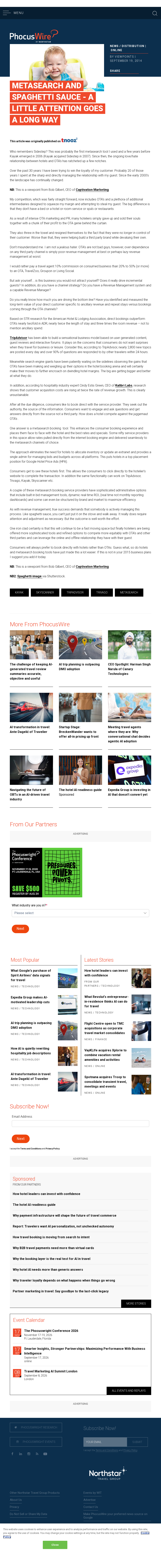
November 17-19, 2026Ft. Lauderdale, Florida (38, 1336)
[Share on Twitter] (118, 79)
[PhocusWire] (34, 37)
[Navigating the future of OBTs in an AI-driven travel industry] (31, 770)
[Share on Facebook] (111, 79)
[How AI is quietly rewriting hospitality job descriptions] (67, 1056)
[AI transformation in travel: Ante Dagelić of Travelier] (31, 707)
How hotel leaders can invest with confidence (106, 973)
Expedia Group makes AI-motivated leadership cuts (30, 1000)
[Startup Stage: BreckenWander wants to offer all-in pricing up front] (80, 707)
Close (55, 1544)
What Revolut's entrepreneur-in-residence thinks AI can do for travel (106, 1001)
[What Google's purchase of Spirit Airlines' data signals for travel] (67, 978)
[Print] (137, 79)
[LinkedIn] (20, 1453)
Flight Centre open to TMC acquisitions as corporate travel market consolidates (104, 1028)
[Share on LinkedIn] (124, 79)
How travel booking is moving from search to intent (51, 1237)
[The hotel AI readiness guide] (80, 770)
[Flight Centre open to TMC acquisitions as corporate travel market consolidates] (141, 1031)
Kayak (19, 592)
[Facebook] (12, 1453)
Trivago (102, 592)
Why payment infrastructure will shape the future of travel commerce (64, 1215)
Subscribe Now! (99, 1428)
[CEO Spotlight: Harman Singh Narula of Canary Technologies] (129, 645)
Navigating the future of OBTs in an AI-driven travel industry (29, 794)
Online (116, 50)
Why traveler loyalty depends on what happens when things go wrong (64, 1280)
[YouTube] (45, 1453)
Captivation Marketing (92, 190)
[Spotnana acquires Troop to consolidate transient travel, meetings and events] (141, 1085)
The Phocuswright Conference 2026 (51, 1331)
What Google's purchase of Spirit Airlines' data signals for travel (31, 975)
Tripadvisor (75, 592)
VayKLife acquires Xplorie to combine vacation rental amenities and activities (105, 1055)
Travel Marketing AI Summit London (50, 1371)
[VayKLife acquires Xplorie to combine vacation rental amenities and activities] (141, 1058)
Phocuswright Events (38, 1441)
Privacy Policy (130, 1450)
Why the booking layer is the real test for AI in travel (51, 1259)
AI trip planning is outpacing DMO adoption (79, 666)
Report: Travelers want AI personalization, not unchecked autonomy (63, 1226)
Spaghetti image (29, 576)
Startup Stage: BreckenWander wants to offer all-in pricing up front (79, 731)
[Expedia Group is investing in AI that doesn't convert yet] (129, 770)
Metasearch (129, 592)
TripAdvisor (18, 338)
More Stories (136, 1303)
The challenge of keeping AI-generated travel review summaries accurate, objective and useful (31, 671)
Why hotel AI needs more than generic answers (48, 1269)
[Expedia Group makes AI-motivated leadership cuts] (67, 1005)
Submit (137, 1442)
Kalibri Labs (123, 385)
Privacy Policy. (53, 1149)
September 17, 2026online (36, 1359)
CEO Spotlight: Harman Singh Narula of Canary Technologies (129, 669)
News (114, 46)
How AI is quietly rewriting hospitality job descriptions (31, 1051)
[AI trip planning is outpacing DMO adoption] (80, 645)
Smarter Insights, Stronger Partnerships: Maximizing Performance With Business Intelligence (84, 1351)
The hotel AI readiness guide (80, 790)
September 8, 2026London (35, 1377)
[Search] (155, 13)
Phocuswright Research (38, 1427)
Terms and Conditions (31, 1149)
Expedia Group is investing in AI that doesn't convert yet (129, 792)
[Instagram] (28, 1453)
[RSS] (37, 1453)
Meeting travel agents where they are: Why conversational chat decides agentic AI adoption (129, 734)
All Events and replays (129, 1390)
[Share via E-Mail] (130, 79)
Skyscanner (45, 592)
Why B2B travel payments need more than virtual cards (53, 1248)
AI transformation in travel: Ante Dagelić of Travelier (30, 729)
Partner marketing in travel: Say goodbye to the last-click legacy (61, 1291)
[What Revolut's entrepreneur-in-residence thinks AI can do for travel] (141, 1005)
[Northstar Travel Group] (108, 1473)
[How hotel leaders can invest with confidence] (141, 978)
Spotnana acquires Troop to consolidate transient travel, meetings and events (105, 1081)
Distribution (133, 46)
